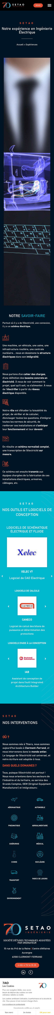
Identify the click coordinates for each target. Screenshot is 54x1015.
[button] (49, 5)
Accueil (20, 45)
